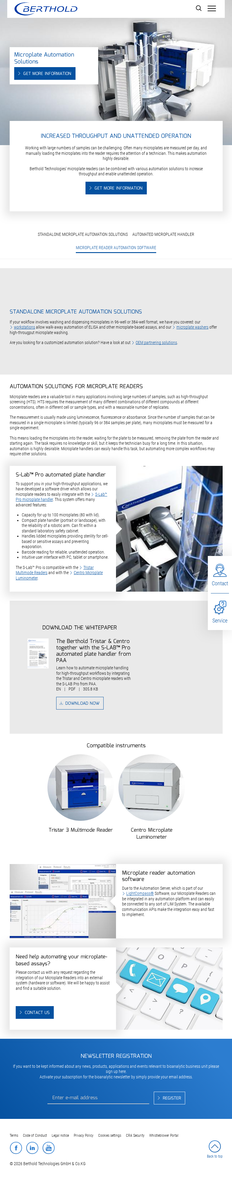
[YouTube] (48, 1147)
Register (172, 1098)
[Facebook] (16, 1147)
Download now (82, 703)
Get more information (47, 73)
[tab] (116, 294)
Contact (220, 583)
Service (219, 620)
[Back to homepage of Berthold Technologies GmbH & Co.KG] (45, 8)
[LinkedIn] (32, 1147)
